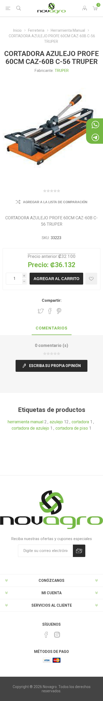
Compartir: (52, 300)
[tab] (51, 328)
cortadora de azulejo (30, 428)
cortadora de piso (71, 428)
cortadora (80, 421)
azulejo (56, 421)
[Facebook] (46, 634)
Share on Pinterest (59, 311)
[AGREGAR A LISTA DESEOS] (91, 279)
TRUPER (62, 70)
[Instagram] (57, 634)
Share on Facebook (50, 311)
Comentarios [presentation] (52, 328)
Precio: (38, 265)
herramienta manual (25, 421)
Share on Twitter (41, 311)
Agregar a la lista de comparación (55, 202)
